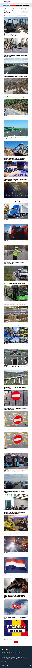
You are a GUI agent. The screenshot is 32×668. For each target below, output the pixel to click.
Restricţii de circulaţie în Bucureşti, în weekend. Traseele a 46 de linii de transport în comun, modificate (15, 450)
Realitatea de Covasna (3, 658)
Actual (27, 115)
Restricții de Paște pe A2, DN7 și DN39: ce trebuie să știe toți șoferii (15, 76)
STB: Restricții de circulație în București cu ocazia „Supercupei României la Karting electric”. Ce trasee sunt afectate (15, 471)
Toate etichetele (24, 11)
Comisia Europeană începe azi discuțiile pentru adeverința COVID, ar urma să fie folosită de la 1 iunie (14, 513)
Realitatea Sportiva (3, 657)
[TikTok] (26, 5)
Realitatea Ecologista (13, 657)
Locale (27, 33)
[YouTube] (13, 5)
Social (27, 54)
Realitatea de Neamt (19, 657)
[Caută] (25, 2)
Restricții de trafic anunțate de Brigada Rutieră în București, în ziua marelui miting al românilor (15, 180)
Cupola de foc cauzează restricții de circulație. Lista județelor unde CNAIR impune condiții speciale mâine (15, 221)
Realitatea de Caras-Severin (16, 658)
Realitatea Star (8, 657)
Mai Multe (16, 642)
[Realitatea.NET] (7, 1)
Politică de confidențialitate (12, 652)
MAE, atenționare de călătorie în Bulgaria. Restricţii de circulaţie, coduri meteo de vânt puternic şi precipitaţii (15, 201)
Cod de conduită (18, 652)
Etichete (10, 8)
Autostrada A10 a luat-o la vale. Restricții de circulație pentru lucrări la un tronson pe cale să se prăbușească (15, 325)
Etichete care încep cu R (15, 8)
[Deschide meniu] (28, 2)
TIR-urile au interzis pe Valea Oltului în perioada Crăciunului (15, 283)
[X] (19, 5)
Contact (2, 652)
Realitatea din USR (25, 657)
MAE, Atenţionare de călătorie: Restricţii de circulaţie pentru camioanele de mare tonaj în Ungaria (15, 242)
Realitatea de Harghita (23, 658)
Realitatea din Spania (3, 661)
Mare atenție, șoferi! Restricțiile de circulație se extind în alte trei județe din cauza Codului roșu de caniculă (15, 35)
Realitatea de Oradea (9, 658)
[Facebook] (6, 5)
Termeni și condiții (6, 652)
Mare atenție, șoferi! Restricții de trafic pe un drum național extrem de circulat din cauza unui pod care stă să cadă (14, 159)
